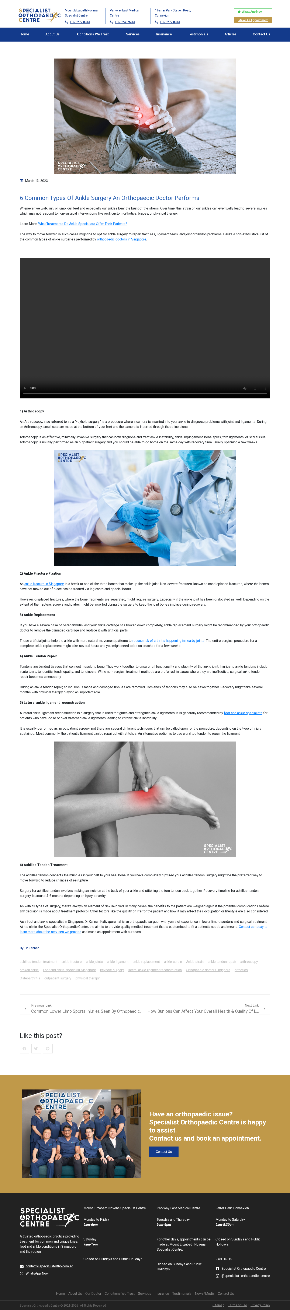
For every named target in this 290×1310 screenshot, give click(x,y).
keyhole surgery (112, 970)
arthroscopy (249, 962)
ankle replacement (146, 962)
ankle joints (94, 962)
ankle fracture (72, 962)
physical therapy (88, 978)
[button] (24, 1048)
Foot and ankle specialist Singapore (69, 970)
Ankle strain (195, 962)
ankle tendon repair (222, 962)
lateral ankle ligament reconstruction (155, 970)
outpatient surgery (57, 978)
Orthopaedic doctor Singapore (208, 970)
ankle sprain (173, 962)
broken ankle (29, 970)
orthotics (241, 970)
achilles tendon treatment (38, 962)
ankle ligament (117, 962)
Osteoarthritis (30, 978)
